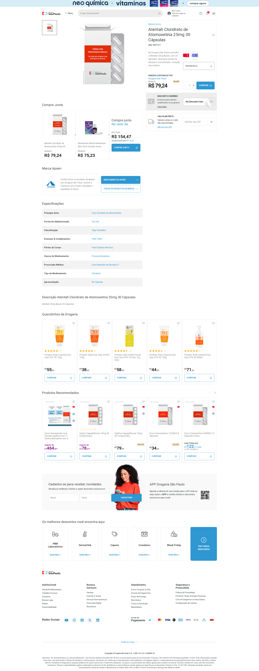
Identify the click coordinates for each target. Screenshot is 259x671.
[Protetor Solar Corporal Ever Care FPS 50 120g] (164, 336)
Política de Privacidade (185, 592)
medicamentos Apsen (115, 180)
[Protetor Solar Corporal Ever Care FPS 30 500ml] (199, 336)
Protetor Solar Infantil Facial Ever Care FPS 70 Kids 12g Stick (127, 357)
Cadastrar (126, 498)
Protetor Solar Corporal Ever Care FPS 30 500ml (197, 356)
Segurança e (183, 586)
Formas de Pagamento (141, 593)
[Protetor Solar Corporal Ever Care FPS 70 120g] (59, 336)
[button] (49, 27)
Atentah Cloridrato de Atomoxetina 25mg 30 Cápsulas (54, 145)
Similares (96, 273)
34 (154, 448)
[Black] (129, 3)
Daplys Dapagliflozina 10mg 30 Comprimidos (94, 434)
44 (154, 369)
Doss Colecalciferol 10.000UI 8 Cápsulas (164, 434)
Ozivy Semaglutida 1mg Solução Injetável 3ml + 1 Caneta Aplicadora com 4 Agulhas (56, 436)
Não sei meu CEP (165, 127)
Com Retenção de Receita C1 (105, 264)
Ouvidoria (46, 596)
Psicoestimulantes (101, 256)
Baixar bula (191, 66)
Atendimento (138, 584)
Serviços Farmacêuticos (97, 599)
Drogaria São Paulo (157, 78)
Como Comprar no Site (141, 589)
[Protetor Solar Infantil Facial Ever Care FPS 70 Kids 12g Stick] (129, 336)
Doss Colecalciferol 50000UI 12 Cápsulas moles (199, 434)
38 (84, 369)
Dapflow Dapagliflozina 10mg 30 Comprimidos (128, 434)
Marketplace (136, 607)
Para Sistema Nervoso (102, 247)
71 (189, 369)
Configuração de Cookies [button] (186, 603)
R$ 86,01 (48, 151)
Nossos (91, 586)
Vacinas (90, 592)
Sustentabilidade (49, 607)
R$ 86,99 (81, 151)
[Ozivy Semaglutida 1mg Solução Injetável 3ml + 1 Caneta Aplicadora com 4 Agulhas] (59, 414)
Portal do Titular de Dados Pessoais (191, 596)
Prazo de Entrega (138, 596)
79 (119, 448)
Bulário (45, 603)
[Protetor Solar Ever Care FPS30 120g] (94, 336)
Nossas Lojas (47, 600)
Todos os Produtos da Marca (119, 189)
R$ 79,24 (53, 155)
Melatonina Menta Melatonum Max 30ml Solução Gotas (92, 145)
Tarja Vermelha (98, 230)
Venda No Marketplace (51, 589)
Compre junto (121, 147)
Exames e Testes (94, 596)
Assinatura (91, 606)
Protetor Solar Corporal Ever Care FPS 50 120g (162, 356)
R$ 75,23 (86, 155)
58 (119, 369)
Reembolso (136, 600)
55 (49, 369)
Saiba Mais (162, 107)
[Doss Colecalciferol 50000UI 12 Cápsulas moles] (199, 414)
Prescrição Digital (94, 603)
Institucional (49, 584)
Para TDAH (97, 239)
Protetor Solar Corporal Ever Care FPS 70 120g (58, 356)
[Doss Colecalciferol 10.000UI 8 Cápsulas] (164, 414)
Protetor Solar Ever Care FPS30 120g (94, 356)
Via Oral (95, 221)
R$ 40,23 (153, 445)
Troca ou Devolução (139, 603)
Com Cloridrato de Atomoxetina (106, 213)
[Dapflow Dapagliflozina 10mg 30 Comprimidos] (129, 414)
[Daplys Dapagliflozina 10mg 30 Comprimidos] (94, 414)
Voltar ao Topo (128, 642)
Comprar (203, 85)
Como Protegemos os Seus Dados (190, 599)
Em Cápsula (97, 282)
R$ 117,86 (118, 445)
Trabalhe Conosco (49, 593)
